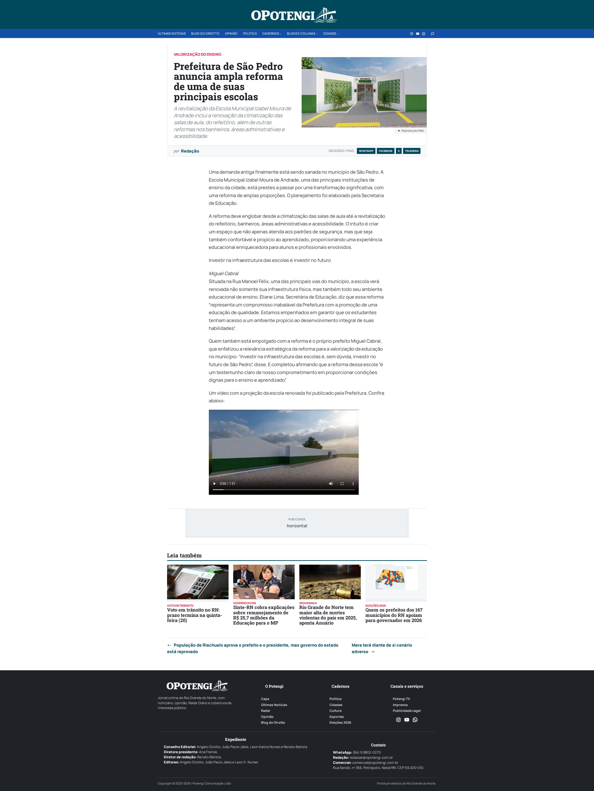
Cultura (335, 711)
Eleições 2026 (340, 722)
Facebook (385, 151)
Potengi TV (401, 699)
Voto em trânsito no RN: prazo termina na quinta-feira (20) (194, 615)
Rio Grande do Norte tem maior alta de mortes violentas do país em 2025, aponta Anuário (328, 615)
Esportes (336, 717)
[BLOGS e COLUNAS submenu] (317, 34)
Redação (190, 151)
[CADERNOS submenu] (280, 34)
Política (335, 699)
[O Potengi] (294, 15)
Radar (265, 711)
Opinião (267, 717)
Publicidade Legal (407, 711)
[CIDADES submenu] (338, 34)
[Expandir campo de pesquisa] (432, 33)
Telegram (411, 151)
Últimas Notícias (274, 705)
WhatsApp (366, 151)
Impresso (400, 705)
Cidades (335, 705)
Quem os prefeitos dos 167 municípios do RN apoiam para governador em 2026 (394, 615)
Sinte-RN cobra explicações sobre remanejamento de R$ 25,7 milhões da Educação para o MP (263, 615)
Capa (265, 699)
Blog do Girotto (273, 722)
